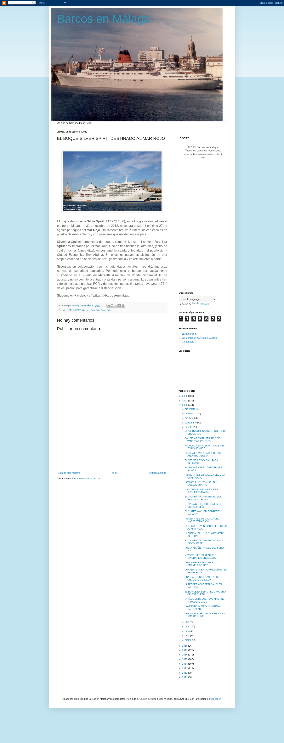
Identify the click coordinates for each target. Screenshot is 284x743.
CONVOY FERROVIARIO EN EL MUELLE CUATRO (201, 483)
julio (187, 622)
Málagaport (188, 341)
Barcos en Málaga (103, 18)
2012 (185, 673)
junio (188, 626)
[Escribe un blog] (112, 306)
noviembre (191, 413)
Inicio (115, 473)
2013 (185, 668)
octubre (189, 418)
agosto (189, 427)
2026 (185, 396)
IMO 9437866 (74, 310)
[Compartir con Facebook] (119, 306)
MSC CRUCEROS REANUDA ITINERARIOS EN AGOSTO (200, 556)
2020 (185, 405)
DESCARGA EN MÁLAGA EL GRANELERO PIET (200, 564)
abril (187, 635)
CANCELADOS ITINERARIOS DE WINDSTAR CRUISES (202, 439)
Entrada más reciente (69, 473)
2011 (185, 677)
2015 (185, 659)
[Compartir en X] (116, 306)
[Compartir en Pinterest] (123, 306)
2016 (185, 654)
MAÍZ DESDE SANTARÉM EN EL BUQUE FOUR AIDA (202, 491)
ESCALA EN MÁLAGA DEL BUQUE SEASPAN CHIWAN (203, 498)
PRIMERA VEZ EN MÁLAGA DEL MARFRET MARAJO (202, 520)
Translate (204, 304)
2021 (185, 400)
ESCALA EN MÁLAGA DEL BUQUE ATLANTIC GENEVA (203, 454)
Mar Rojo (95, 310)
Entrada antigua (157, 473)
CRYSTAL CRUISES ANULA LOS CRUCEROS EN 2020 (202, 578)
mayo (188, 631)
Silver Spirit (106, 310)
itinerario (86, 310)
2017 (185, 650)
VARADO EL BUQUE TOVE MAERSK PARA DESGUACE (204, 600)
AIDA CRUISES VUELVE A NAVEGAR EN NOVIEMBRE (204, 447)
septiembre (191, 422)
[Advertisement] (112, 442)
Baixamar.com (189, 333)
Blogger (216, 699)
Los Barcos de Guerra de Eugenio (199, 338)
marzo (188, 640)
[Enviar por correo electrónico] (108, 306)
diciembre (190, 409)
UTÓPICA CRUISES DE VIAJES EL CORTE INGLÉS (203, 505)
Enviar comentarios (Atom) (86, 478)
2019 (185, 645)
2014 (185, 663)
